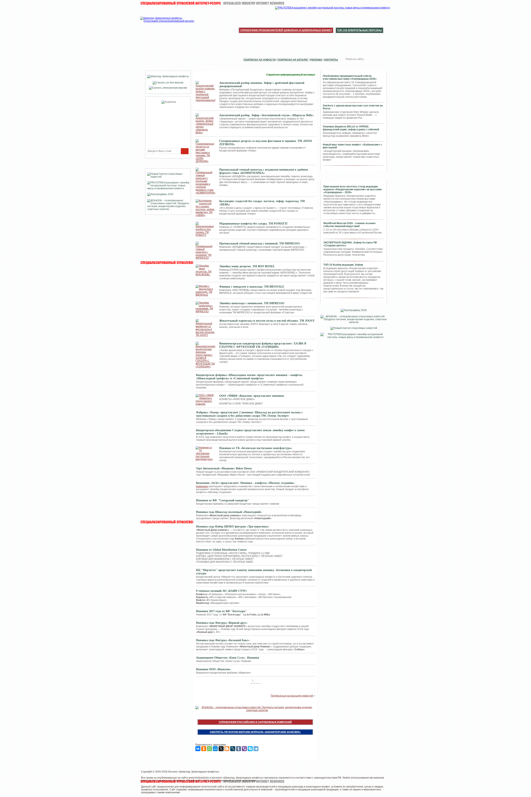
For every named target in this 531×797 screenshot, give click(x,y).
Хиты (189, 42)
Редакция (200, 53)
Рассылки (316, 42)
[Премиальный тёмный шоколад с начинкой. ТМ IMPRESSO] (205, 250)
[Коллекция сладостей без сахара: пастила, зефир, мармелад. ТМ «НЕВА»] (205, 208)
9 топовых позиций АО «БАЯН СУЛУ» (221, 590)
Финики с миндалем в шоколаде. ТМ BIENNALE (251, 286)
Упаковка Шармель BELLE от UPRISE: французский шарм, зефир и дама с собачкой (351, 128)
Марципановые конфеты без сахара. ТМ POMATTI (253, 223)
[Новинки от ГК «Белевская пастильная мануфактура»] (205, 453)
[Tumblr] (238, 748)
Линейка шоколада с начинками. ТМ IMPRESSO (251, 303)
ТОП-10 (150, 42)
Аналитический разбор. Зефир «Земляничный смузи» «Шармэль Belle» (266, 115)
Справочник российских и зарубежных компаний (255, 722)
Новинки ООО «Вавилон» (213, 669)
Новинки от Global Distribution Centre (221, 549)
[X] (221, 748)
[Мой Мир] (215, 748)
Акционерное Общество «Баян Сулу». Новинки (227, 657)
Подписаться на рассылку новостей (292, 695)
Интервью (290, 42)
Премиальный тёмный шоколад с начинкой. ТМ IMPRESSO (259, 243)
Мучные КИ (173, 53)
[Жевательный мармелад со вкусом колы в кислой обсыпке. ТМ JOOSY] (205, 328)
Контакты (331, 59)
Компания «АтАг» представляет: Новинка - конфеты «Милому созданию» (245, 483)
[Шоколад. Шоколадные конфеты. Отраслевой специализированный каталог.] (167, 23)
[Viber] (244, 748)
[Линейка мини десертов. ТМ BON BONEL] (205, 270)
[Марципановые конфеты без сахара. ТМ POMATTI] (205, 229)
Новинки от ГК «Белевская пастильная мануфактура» (255, 448)
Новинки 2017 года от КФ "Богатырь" (221, 611)
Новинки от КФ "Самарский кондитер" (222, 500)
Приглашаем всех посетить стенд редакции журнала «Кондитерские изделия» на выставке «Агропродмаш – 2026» (352, 189)
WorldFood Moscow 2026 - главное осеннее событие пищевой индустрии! (349, 225)
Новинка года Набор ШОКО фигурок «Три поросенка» (232, 526)
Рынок (150, 53)
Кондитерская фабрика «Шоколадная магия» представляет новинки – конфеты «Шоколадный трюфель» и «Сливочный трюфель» (249, 376)
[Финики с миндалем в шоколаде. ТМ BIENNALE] (205, 290)
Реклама (316, 59)
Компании (211, 42)
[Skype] (250, 748)
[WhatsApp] (209, 748)
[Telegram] (255, 748)
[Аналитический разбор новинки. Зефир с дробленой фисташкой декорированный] (205, 91)
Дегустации (239, 42)
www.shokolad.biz (199, 777)
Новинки (266, 42)
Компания (202, 486)
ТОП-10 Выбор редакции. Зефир (343, 264)
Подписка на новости (260, 59)
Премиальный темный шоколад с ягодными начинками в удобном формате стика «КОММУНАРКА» (263, 171)
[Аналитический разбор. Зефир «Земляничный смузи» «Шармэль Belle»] (205, 123)
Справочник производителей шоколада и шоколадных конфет (286, 30)
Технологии (368, 42)
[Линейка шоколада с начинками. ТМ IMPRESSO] (205, 307)
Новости (170, 42)
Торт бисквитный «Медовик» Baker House (224, 468)
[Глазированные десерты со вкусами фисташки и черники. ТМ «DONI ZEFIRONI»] (205, 151)
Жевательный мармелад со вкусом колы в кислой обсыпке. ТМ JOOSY (267, 320)
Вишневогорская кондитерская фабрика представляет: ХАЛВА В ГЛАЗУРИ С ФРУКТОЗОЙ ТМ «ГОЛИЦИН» (262, 345)
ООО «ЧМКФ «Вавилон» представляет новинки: (252, 395)
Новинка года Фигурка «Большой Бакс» (223, 640)
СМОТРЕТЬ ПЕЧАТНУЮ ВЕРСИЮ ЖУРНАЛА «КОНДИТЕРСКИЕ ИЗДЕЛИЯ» (255, 732)
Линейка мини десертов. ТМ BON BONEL (247, 266)
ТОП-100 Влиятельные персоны (359, 30)
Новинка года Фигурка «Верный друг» (221, 622)
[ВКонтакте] (197, 748)
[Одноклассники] (203, 748)
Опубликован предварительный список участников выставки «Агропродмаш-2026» (350, 77)
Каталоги (341, 42)
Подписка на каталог (293, 59)
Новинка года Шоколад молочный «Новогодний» (229, 512)
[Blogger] (226, 748)
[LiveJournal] (232, 748)
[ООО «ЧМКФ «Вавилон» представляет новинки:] (205, 400)
